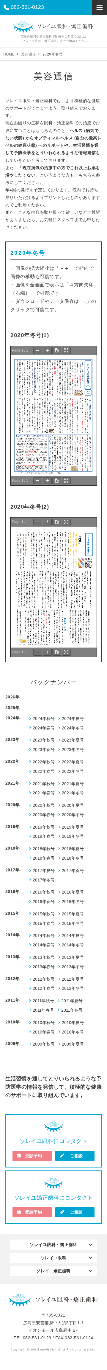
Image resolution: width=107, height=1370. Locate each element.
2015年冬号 (73, 923)
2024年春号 (44, 728)
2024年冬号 (73, 728)
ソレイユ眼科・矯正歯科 (53, 1244)
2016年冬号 (73, 901)
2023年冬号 (73, 749)
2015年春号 (44, 923)
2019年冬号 (73, 836)
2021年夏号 (73, 784)
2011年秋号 (43, 1001)
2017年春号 (73, 870)
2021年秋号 (44, 784)
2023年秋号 (44, 740)
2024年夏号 (73, 718)
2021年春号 (44, 793)
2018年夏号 (73, 849)
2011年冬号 (72, 1010)
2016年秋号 (44, 892)
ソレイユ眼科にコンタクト (53, 1141)
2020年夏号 (73, 805)
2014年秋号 (44, 935)
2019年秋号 (44, 827)
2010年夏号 (73, 1022)
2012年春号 (44, 988)
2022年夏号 (73, 762)
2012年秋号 (44, 979)
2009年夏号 (73, 1044)
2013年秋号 (44, 957)
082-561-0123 (27, 7)
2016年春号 (44, 901)
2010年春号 (44, 1032)
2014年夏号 (73, 935)
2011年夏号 (72, 1001)
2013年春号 (44, 967)
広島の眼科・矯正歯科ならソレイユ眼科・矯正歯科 (53, 27)
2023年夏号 (73, 740)
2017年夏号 (44, 870)
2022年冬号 (73, 771)
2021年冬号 (73, 793)
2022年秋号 (44, 762)
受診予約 (33, 1155)
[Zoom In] (47, 350)
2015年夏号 (73, 914)
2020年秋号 (44, 805)
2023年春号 (44, 749)
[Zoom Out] (37, 350)
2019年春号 (44, 836)
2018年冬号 (73, 858)
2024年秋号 (44, 718)
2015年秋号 (44, 914)
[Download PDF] (56, 350)
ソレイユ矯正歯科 (53, 1270)
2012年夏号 (73, 979)
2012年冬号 (73, 988)
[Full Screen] (66, 350)
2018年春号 (44, 858)
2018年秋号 (44, 849)
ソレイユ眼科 (54, 1257)
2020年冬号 (73, 815)
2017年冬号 (44, 880)
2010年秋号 (44, 1022)
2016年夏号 (73, 892)
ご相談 (76, 1155)
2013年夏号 (73, 957)
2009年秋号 (44, 1044)
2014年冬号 (73, 945)
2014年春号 (44, 945)
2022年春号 (44, 771)
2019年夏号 (73, 827)
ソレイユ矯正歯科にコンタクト (53, 1198)
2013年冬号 (73, 967)
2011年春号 (43, 1010)
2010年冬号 (73, 1032)
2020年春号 (44, 815)
